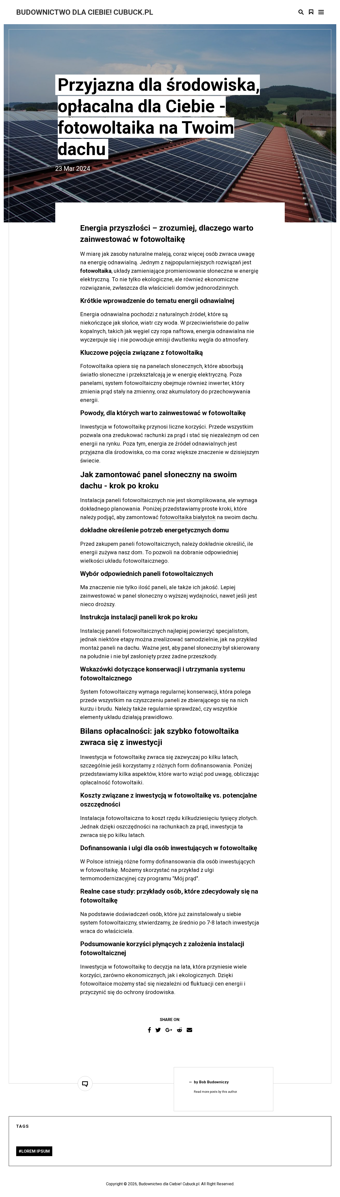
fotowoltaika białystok (188, 517)
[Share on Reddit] (179, 1030)
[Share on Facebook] (149, 1030)
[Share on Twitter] (158, 1030)
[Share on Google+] (168, 1030)
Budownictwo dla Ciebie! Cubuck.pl (169, 1184)
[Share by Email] (189, 1030)
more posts (210, 1092)
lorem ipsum (35, 1151)
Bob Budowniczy (214, 1082)
